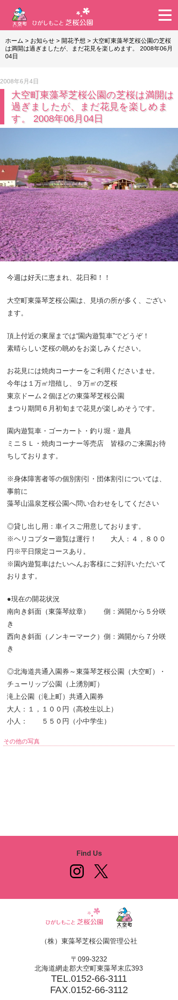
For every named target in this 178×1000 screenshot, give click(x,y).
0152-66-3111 (99, 978)
